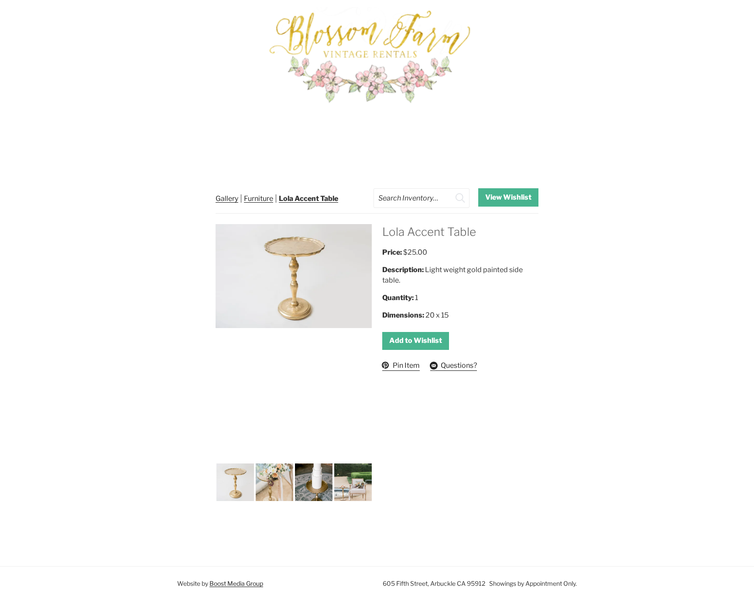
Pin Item (406, 365)
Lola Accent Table (308, 198)
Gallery (227, 198)
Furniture (258, 198)
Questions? (459, 365)
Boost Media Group (236, 583)
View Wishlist (508, 197)
